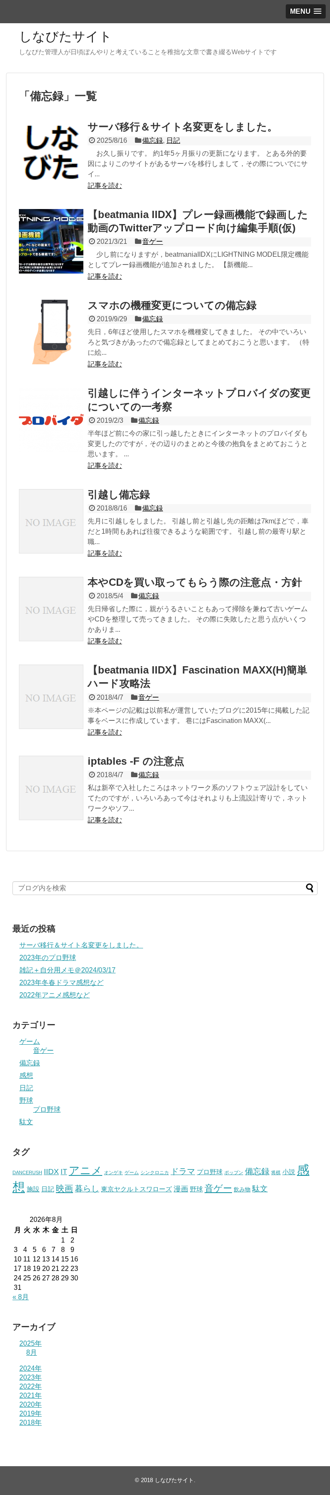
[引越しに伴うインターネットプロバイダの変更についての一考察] (51, 420)
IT (64, 1171)
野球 (26, 1100)
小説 (288, 1172)
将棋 (276, 1172)
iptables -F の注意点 (136, 761)
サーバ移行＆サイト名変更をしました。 (183, 126)
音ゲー (152, 241)
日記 (173, 140)
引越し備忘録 (119, 494)
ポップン (233, 1172)
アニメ (85, 1170)
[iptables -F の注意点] (51, 788)
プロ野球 (47, 1109)
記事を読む (105, 185)
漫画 (181, 1188)
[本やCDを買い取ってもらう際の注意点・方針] (51, 609)
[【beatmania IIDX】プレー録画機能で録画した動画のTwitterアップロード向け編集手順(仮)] (51, 241)
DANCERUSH (27, 1172)
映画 (64, 1188)
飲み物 (242, 1189)
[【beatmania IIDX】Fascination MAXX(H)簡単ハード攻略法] (51, 696)
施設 (33, 1189)
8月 (31, 1352)
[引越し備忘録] (51, 521)
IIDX (51, 1171)
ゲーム (29, 1041)
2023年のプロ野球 (47, 957)
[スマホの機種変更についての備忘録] (51, 332)
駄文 (26, 1122)
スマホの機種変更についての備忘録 (172, 305)
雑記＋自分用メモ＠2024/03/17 (67, 970)
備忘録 (152, 140)
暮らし (87, 1188)
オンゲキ (113, 1172)
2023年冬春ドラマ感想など (61, 982)
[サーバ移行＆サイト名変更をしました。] (51, 153)
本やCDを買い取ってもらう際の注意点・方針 (195, 582)
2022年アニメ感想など (54, 995)
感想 (26, 1075)
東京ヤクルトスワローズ (136, 1189)
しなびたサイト (65, 36)
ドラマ (183, 1171)
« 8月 (20, 1297)
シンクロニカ (155, 1172)
